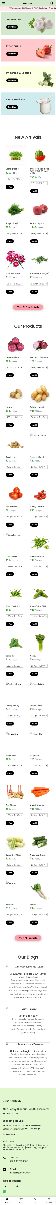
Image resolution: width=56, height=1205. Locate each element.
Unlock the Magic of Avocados (28, 1051)
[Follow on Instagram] (5, 1186)
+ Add (9, 187)
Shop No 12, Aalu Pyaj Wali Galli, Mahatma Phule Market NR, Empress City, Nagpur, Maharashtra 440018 (26, 1147)
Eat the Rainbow (28, 1016)
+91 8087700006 (19, 1161)
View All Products (28, 938)
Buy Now (12, 27)
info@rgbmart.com (20, 1172)
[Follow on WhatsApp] (16, 1186)
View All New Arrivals (28, 307)
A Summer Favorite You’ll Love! (28, 974)
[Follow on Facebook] (11, 1186)
